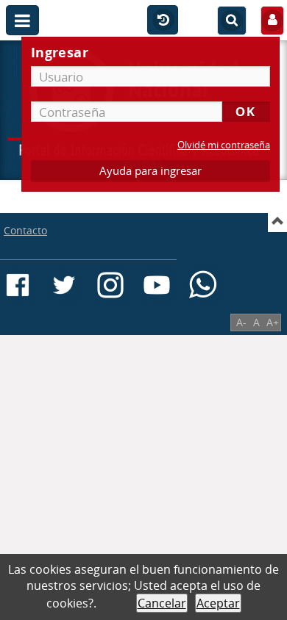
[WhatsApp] (203, 285)
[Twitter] (64, 285)
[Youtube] (156, 285)
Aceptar (218, 603)
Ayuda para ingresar (150, 171)
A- (241, 322)
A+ (272, 322)
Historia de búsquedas (162, 20)
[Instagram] (110, 285)
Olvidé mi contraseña (223, 145)
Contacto (25, 230)
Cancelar (162, 603)
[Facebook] (17, 285)
